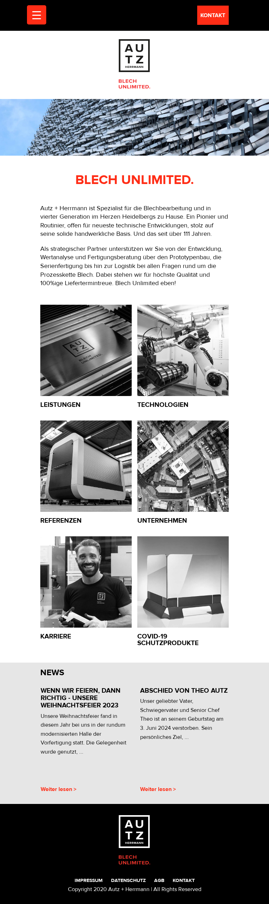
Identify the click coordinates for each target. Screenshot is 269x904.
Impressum (89, 880)
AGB (159, 880)
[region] (134, 127)
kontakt (212, 15)
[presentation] (32, 741)
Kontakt (184, 880)
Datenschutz (128, 880)
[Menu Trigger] (36, 14)
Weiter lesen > (58, 789)
